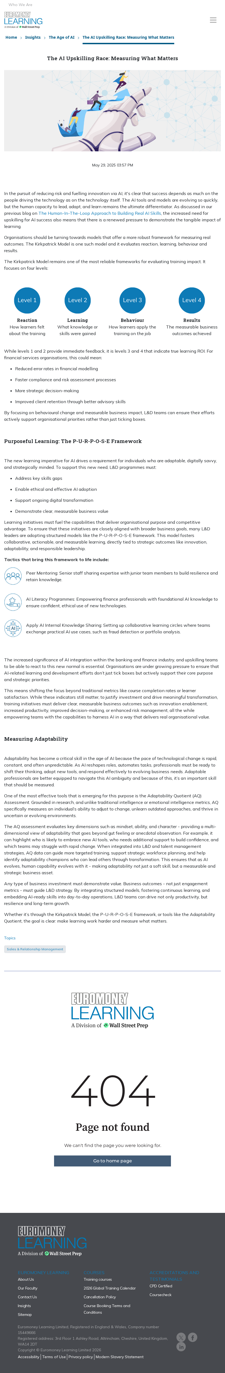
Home (11, 37)
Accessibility (28, 1356)
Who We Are (20, 4)
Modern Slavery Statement (120, 1356)
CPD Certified (161, 1285)
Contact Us (27, 1296)
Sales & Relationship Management (35, 949)
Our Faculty (27, 1288)
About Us (26, 1279)
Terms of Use (54, 1356)
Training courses (98, 1279)
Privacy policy (81, 1356)
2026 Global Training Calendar (110, 1288)
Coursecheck (160, 1294)
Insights (33, 37)
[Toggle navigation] (213, 20)
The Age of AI (61, 37)
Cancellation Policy (100, 1296)
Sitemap (25, 1314)
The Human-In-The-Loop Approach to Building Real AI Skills (99, 213)
